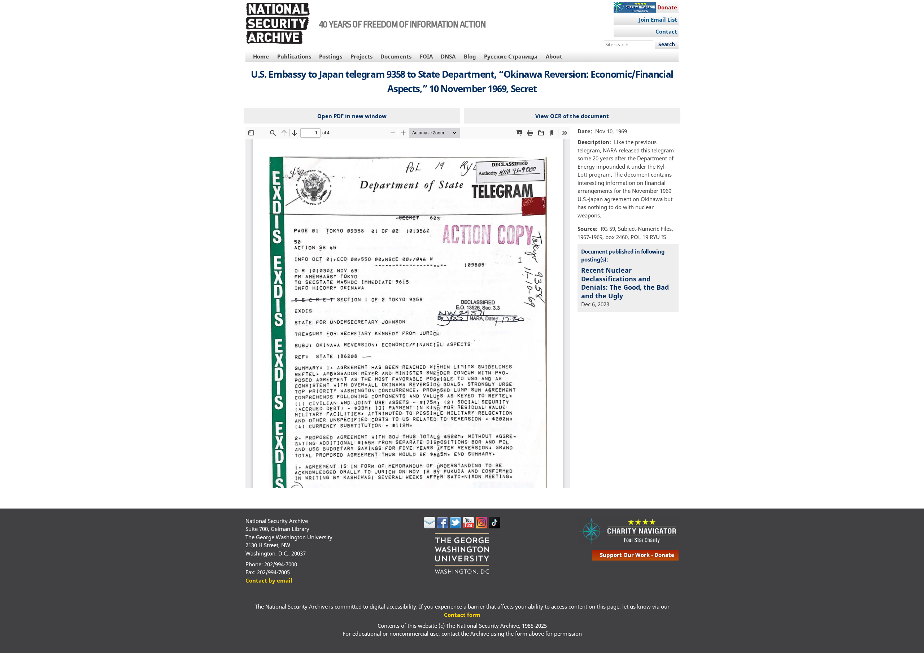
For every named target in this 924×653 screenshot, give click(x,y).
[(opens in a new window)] (429, 526)
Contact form (462, 614)
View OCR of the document (572, 116)
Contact (666, 31)
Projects (361, 56)
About (554, 56)
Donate (667, 7)
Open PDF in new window (352, 116)
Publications (294, 56)
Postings (330, 56)
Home (261, 56)
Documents (395, 56)
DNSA (448, 56)
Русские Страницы (510, 56)
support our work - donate (637, 554)
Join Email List (658, 19)
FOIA (426, 56)
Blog (470, 56)
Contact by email (268, 580)
